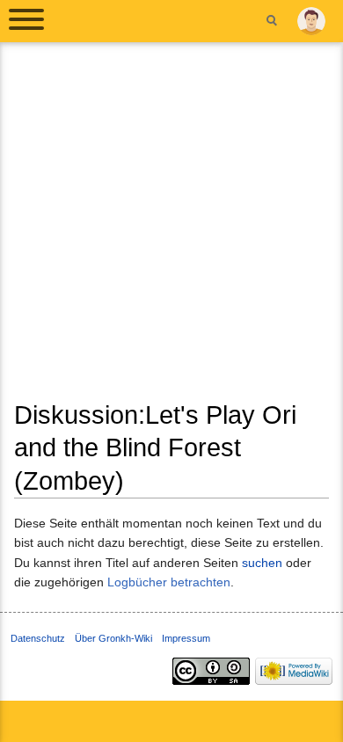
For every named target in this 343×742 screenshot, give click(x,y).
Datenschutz (38, 638)
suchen (262, 563)
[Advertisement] (171, 227)
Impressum (186, 638)
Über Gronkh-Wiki (113, 638)
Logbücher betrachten (168, 582)
